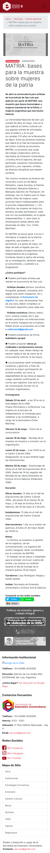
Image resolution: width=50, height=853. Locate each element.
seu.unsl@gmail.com (20, 732)
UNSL (8, 819)
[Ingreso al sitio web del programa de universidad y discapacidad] (25, 641)
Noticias (18, 18)
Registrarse (11, 832)
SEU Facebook (14, 748)
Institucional (11, 778)
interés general (33, 18)
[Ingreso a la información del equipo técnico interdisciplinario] (25, 621)
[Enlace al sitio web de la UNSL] (13, 663)
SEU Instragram (14, 753)
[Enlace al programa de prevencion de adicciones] (25, 631)
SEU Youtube (13, 758)
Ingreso (9, 825)
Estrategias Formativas (17, 785)
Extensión (10, 791)
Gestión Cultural (13, 798)
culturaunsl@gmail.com (20, 329)
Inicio (8, 18)
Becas (8, 805)
